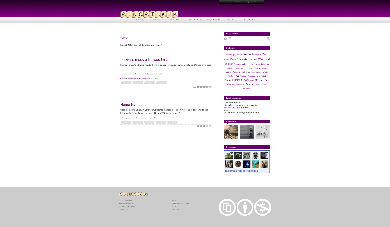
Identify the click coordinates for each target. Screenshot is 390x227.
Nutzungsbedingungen (127, 206)
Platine (235, 72)
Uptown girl (230, 55)
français (138, 83)
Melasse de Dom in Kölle (236, 107)
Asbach (249, 54)
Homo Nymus (131, 104)
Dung (246, 68)
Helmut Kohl (241, 80)
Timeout (243, 76)
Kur (237, 76)
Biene (228, 72)
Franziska (265, 64)
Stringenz (237, 64)
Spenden (175, 209)
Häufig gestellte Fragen (180, 203)
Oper (265, 72)
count (132, 118)
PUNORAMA (158, 20)
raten (257, 64)
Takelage (231, 76)
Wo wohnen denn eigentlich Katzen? (241, 112)
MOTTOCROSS (250, 20)
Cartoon (250, 84)
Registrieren (251, 2)
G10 (226, 110)
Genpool (228, 80)
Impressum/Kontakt (126, 203)
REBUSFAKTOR (176, 20)
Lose (264, 84)
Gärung (231, 84)
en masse (126, 83)
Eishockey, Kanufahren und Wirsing (241, 105)
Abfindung (246, 88)
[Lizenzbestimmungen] (227, 215)
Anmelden (239, 2)
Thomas (173, 122)
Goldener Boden (232, 102)
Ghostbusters (256, 72)
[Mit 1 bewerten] (198, 86)
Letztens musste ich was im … (145, 60)
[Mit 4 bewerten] (207, 86)
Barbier (257, 84)
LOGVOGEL (140, 20)
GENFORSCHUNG (213, 20)
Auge (263, 76)
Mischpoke (150, 83)
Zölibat (226, 59)
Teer (264, 54)
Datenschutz (123, 209)
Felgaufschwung (254, 76)
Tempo (257, 68)
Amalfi (264, 68)
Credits (174, 200)
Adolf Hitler (248, 64)
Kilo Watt (253, 59)
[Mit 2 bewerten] (201, 86)
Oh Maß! (150, 122)
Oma (162, 83)
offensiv (240, 55)
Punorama (142, 78)
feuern (229, 68)
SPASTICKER (231, 20)
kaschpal (133, 78)
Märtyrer (259, 80)
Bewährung (244, 72)
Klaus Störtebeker (239, 59)
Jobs (174, 206)
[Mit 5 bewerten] (210, 86)
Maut (252, 80)
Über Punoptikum (125, 200)
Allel (251, 68)
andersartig (240, 84)
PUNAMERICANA (195, 20)
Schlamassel (238, 68)
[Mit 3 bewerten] (204, 86)
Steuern (258, 55)
